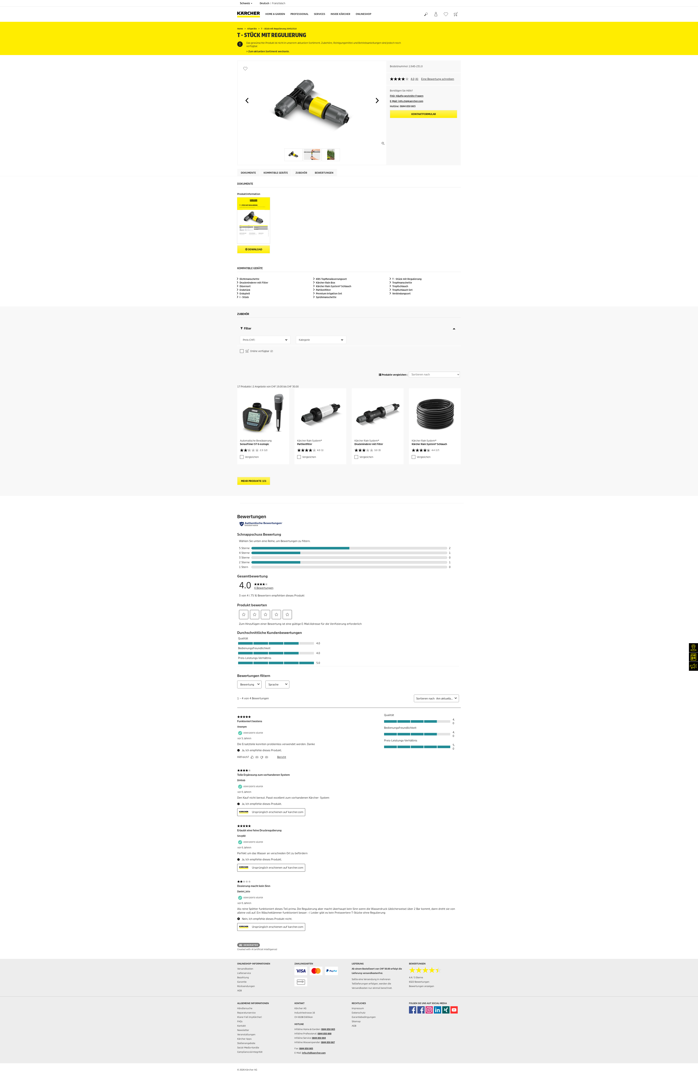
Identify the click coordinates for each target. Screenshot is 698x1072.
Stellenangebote (246, 1043)
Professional (299, 14)
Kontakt (241, 1025)
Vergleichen (252, 457)
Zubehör (301, 172)
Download (255, 249)
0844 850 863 (328, 1029)
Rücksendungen (246, 986)
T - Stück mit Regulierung (407, 279)
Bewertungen (324, 172)
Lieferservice (244, 973)
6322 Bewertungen (419, 981)
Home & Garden (275, 14)
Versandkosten (245, 968)
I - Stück (244, 297)
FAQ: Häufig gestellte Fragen (406, 96)
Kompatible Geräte (276, 172)
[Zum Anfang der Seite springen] (689, 1064)
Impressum (358, 1008)
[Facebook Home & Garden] (412, 1010)
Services (319, 14)
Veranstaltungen (246, 1034)
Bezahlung (243, 977)
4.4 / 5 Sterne (416, 977)
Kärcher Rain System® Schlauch (429, 444)
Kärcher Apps (244, 1038)
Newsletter (243, 1030)
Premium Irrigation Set (329, 293)
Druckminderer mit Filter (254, 282)
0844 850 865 (306, 1048)
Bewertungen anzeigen (421, 986)
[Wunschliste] (446, 14)
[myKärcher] (436, 14)
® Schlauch (333, 286)
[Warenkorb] (456, 14)
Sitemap (356, 1021)
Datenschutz (358, 1012)
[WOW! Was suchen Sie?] (426, 14)
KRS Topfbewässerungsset (331, 279)
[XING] (446, 1010)
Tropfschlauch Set (402, 290)
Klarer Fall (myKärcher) (249, 1017)
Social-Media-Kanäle (248, 1047)
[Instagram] (429, 1010)
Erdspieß (245, 293)
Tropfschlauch (400, 286)
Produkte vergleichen (393, 374)
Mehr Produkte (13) (253, 481)
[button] (246, 100)
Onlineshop (363, 14)
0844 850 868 (324, 1033)
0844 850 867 (328, 1042)
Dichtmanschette (249, 279)
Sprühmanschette (326, 297)
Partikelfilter (323, 290)
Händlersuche (244, 1008)
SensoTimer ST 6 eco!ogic (254, 444)
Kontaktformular (423, 114)
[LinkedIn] (437, 1010)
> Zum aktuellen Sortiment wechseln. (267, 51)
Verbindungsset (401, 293)
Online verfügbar (261, 351)
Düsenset (245, 286)
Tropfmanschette (402, 282)
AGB (239, 990)
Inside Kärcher (340, 14)
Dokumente (248, 172)
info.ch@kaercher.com (314, 1052)
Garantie (241, 981)
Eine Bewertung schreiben (437, 79)
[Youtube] (454, 1010)
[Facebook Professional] (421, 1010)
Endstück (245, 290)
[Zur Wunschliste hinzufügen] (245, 68)
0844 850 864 (319, 1038)
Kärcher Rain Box (325, 282)
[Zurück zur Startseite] (250, 14)
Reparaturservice (246, 1012)
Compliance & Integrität (249, 1052)
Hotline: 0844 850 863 (403, 106)
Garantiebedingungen (364, 1017)
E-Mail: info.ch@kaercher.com (406, 101)
